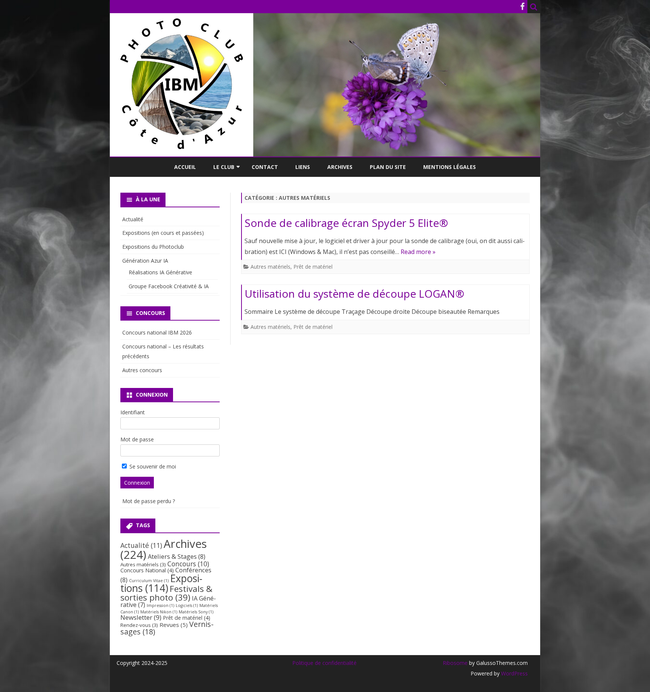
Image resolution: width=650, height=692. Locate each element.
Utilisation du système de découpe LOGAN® (354, 293)
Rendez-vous (139, 625)
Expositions (161, 583)
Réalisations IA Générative (160, 272)
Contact (265, 166)
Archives (339, 166)
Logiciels (187, 605)
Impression (160, 605)
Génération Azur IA (145, 260)
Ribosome (455, 662)
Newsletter (140, 617)
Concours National (147, 570)
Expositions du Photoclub (153, 246)
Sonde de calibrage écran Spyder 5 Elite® (346, 223)
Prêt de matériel (313, 266)
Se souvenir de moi (152, 466)
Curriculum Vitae (149, 580)
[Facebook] (522, 6)
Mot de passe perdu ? (148, 501)
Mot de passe (137, 439)
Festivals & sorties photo (166, 593)
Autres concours (142, 370)
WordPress (514, 673)
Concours (188, 563)
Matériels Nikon (158, 611)
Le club (223, 166)
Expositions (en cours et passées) (163, 232)
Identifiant (132, 412)
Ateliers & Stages (176, 556)
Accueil (185, 166)
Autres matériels (270, 266)
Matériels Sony (196, 611)
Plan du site (388, 166)
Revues (173, 624)
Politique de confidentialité (324, 662)
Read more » (418, 252)
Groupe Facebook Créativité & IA (169, 286)
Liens (302, 166)
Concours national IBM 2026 (157, 332)
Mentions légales (449, 166)
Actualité (132, 219)
